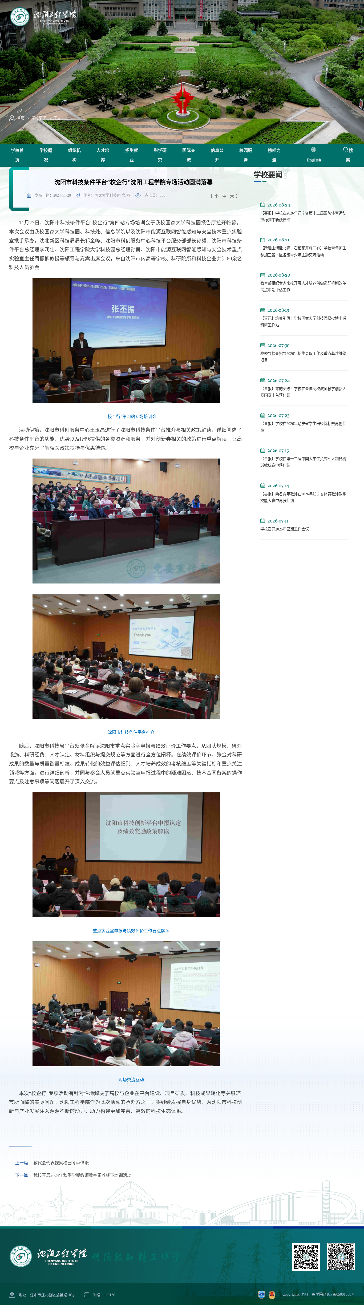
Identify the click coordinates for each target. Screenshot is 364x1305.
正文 (57, 118)
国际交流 (188, 155)
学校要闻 (38, 118)
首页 (21, 118)
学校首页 (17, 155)
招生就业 (131, 155)
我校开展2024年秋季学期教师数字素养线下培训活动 (73, 1175)
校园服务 (245, 155)
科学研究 (160, 155)
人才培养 (102, 155)
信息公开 (217, 155)
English (313, 160)
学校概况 (45, 155)
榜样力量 (274, 155)
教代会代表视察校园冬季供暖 (52, 1163)
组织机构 (74, 155)
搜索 (349, 155)
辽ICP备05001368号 (339, 1294)
